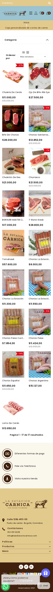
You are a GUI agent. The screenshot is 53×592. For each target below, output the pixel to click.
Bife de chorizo (10, 134)
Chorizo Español (11, 380)
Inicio (26, 22)
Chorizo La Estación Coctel (40, 259)
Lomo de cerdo (10, 423)
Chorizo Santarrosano (40, 134)
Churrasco (34, 177)
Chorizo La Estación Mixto (40, 298)
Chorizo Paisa (36, 338)
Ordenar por (11, 57)
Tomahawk (8, 259)
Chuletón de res (11, 177)
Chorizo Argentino (38, 380)
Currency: (7, 2)
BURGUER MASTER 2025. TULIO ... (13, 219)
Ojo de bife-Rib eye (39, 92)
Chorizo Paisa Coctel (13, 338)
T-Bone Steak (36, 219)
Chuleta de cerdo (12, 92)
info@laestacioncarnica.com (22, 535)
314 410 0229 (13, 532)
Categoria (11, 39)
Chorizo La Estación (13, 298)
